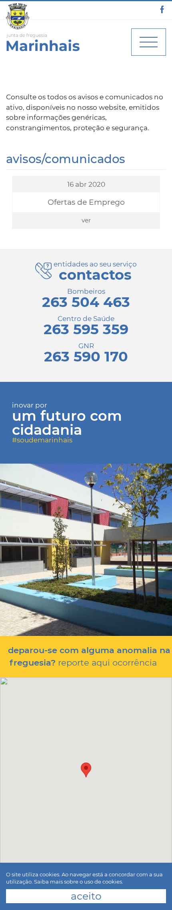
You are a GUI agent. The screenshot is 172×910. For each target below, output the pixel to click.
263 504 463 (86, 302)
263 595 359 (86, 329)
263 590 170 (86, 356)
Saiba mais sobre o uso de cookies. (78, 881)
